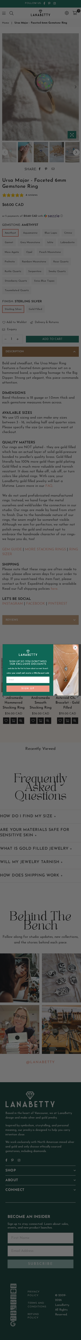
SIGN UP (27, 689)
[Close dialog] (75, 647)
